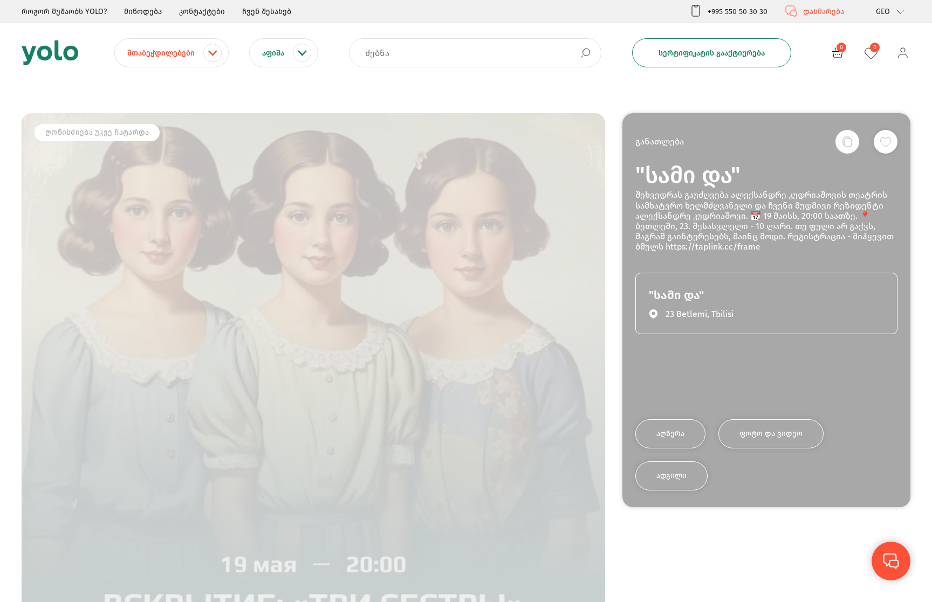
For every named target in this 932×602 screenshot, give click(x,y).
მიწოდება (143, 11)
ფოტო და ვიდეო (771, 433)
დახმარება (823, 11)
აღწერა (670, 433)
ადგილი (671, 475)
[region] (466, 301)
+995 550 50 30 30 (737, 11)
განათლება (659, 141)
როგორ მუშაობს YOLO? (64, 11)
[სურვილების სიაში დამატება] (885, 142)
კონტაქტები (202, 11)
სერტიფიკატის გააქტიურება (712, 53)
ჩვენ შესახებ (266, 11)
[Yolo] (50, 52)
